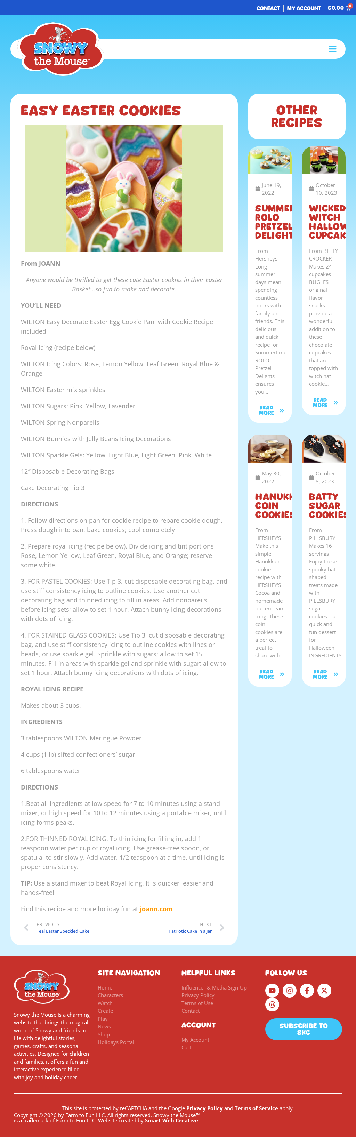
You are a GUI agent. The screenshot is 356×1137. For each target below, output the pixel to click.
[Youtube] (272, 991)
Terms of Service (256, 1108)
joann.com (155, 909)
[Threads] (272, 1004)
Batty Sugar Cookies (329, 506)
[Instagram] (290, 991)
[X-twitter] (324, 991)
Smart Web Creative (171, 1120)
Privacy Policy (204, 1108)
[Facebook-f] (307, 991)
